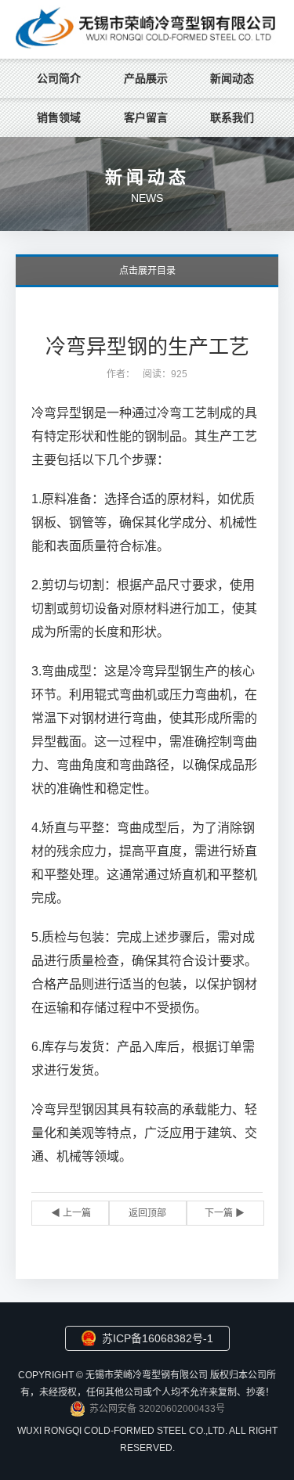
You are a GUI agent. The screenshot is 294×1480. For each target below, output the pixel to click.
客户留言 (146, 117)
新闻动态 (232, 78)
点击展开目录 (147, 270)
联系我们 (232, 117)
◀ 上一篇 (71, 1213)
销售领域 (59, 117)
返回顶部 (147, 1213)
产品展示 (146, 78)
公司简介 (59, 78)
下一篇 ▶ (225, 1213)
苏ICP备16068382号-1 (157, 1338)
